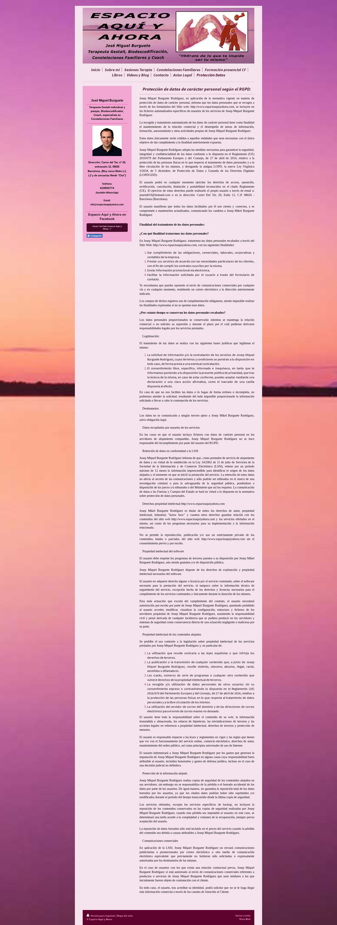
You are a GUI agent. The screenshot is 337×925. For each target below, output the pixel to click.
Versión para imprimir (103, 915)
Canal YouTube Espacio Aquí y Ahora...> (107, 227)
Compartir (96, 236)
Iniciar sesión (242, 915)
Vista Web (244, 919)
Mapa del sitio (125, 915)
